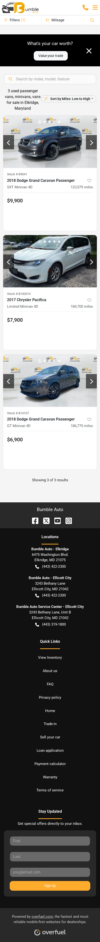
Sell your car (50, 737)
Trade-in (50, 724)
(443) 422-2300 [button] (54, 566)
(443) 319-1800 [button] (54, 624)
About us (50, 671)
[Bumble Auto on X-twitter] (44, 520)
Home (50, 711)
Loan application (50, 750)
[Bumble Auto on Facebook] (33, 520)
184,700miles (82, 306)
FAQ (50, 684)
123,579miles (82, 187)
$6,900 (15, 440)
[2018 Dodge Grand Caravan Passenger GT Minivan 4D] (50, 380)
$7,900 (15, 320)
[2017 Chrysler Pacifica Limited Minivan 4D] (50, 261)
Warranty (50, 777)
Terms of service (50, 790)
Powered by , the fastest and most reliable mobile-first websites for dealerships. (50, 919)
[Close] (89, 50)
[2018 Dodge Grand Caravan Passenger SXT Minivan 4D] (50, 141)
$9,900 (15, 201)
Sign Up (50, 886)
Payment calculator (50, 764)
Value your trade (50, 56)
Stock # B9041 (17, 174)
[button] (85, 7)
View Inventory (50, 657)
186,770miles (82, 426)
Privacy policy (50, 697)
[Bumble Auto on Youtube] (55, 520)
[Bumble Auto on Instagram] (66, 520)
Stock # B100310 (19, 294)
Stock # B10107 (18, 413)
